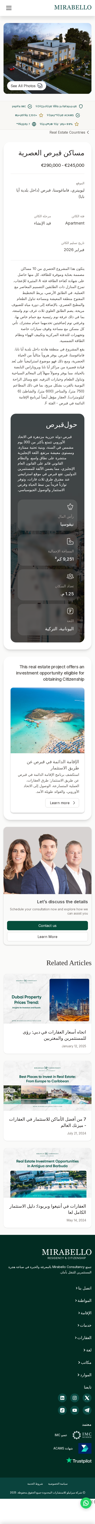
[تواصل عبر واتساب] (85, 1503)
